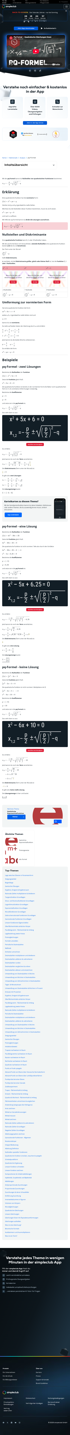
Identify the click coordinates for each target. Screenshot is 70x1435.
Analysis (22, 158)
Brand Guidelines (42, 1383)
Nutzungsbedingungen (56, 1398)
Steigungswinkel (10, 879)
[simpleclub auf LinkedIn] (11, 1422)
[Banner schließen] (66, 11)
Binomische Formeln (12, 1229)
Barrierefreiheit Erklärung (54, 1403)
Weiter (15, 817)
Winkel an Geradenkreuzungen (15, 1112)
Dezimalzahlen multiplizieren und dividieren (20, 955)
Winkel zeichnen (10, 1119)
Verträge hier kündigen (34, 1403)
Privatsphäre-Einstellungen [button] (9, 1403)
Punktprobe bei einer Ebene (14, 1079)
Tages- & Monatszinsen (13, 985)
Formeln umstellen (11, 941)
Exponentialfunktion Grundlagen (16, 908)
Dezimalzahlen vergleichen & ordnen (17, 966)
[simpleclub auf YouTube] (15, 1422)
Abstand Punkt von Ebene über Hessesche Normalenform (25, 1072)
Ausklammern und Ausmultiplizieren (17, 1232)
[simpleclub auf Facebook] (3, 1422)
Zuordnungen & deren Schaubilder (17, 1192)
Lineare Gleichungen (12, 1214)
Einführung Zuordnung (13, 1196)
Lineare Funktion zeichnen (14, 1170)
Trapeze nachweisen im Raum (15, 1050)
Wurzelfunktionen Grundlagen (15, 912)
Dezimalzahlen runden (13, 963)
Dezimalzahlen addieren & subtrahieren (18, 959)
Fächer (4, 158)
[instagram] (35, 70)
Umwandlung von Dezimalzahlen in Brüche (19, 974)
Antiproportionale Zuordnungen (16, 1185)
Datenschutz (30, 1398)
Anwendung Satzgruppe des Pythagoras (19, 1105)
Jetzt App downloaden (26, 28)
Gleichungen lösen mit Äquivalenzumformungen (21, 1218)
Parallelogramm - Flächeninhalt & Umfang (19, 930)
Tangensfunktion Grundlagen (15, 897)
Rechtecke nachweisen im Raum (16, 1061)
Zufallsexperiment (11, 1087)
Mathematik (13, 158)
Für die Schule (7, 1376)
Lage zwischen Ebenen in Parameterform (19, 875)
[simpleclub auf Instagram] (19, 1422)
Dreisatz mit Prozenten (13, 992)
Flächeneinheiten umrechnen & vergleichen (20, 1101)
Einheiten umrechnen (12, 952)
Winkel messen (10, 1116)
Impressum (8, 1398)
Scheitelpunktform (11, 1159)
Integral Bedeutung (11, 1145)
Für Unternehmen (9, 1372)
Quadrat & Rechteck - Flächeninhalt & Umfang (21, 1098)
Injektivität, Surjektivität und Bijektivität (18, 1178)
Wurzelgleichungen (11, 1207)
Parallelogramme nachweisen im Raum (18, 1054)
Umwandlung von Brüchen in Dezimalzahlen (20, 977)
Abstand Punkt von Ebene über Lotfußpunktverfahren (23, 1076)
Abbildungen (9, 1181)
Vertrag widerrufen (8, 1410)
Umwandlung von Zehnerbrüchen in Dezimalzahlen (22, 981)
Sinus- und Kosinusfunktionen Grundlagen (19, 901)
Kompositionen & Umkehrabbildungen (18, 1174)
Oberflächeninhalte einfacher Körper (17, 926)
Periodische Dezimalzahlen (14, 945)
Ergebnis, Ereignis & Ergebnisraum (17, 890)
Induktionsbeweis (11, 1047)
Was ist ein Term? (11, 1236)
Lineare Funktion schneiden (14, 1167)
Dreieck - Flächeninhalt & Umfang (16, 1094)
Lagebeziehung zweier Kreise (15, 934)
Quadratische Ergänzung (13, 1163)
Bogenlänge (9, 883)
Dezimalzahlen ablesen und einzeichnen (18, 970)
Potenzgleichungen (11, 937)
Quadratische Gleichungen (14, 1210)
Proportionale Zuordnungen (15, 1189)
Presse (38, 1376)
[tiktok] (29, 70)
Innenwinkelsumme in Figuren (15, 1200)
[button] (63, 2)
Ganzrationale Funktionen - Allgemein (18, 1138)
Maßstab (8, 948)
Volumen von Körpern (12, 1203)
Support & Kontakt (42, 1380)
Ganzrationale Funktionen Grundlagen (18, 919)
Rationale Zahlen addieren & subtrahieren (19, 1123)
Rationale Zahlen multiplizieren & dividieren (20, 894)
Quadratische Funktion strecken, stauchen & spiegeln (23, 1156)
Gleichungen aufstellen (13, 1221)
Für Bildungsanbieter (10, 1380)
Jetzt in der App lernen (35, 123)
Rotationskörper (10, 1141)
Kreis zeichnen (10, 1108)
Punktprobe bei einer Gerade (15, 1083)
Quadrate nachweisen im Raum (16, 1065)
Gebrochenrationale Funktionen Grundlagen (20, 915)
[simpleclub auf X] (7, 1422)
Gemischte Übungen (12, 886)
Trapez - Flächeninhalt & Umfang (16, 1090)
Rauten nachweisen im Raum (15, 1057)
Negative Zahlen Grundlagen (15, 1130)
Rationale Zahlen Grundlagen (15, 1127)
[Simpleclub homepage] (9, 6)
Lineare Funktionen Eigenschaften (16, 923)
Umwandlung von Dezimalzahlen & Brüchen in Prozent (24, 988)
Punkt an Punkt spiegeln (13, 1068)
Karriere (39, 1372)
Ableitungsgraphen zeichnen (15, 1134)
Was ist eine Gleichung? (13, 1225)
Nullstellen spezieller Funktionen (16, 1152)
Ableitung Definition (12, 1149)
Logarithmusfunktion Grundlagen (16, 904)
